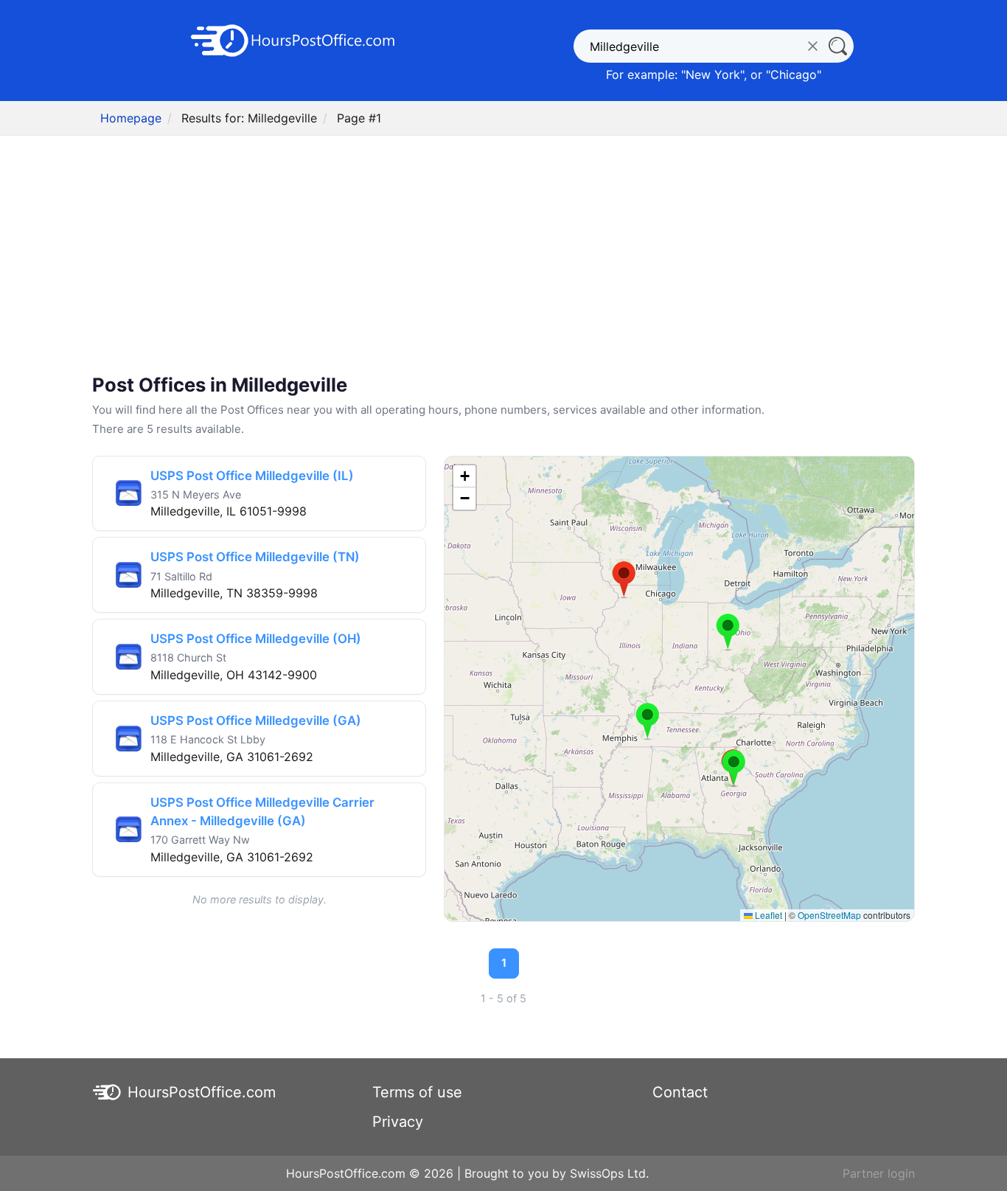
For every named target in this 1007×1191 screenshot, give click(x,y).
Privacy (397, 1122)
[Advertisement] (503, 256)
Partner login (879, 1173)
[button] (624, 580)
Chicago (793, 74)
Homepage (130, 118)
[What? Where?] (837, 46)
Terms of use (417, 1092)
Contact (680, 1092)
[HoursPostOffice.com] (293, 39)
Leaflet (767, 915)
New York (713, 74)
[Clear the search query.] (812, 46)
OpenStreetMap (829, 915)
